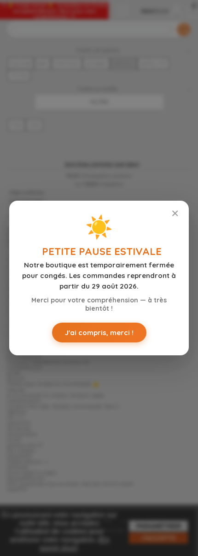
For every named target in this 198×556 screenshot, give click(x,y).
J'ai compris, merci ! (99, 332)
